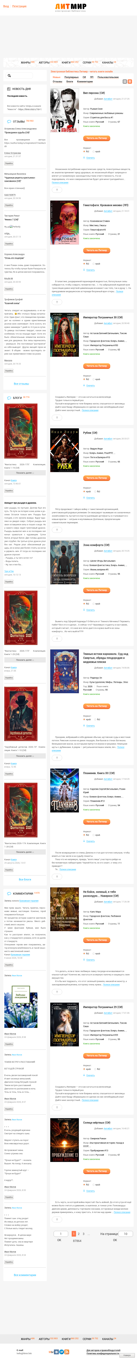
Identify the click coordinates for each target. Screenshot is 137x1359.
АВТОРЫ (44, 62)
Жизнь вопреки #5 (99, 569)
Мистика (94, 225)
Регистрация (19, 6)
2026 (90, 686)
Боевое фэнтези (98, 796)
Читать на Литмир (97, 138)
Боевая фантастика (100, 565)
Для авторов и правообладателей (103, 1350)
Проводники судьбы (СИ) (17, 132)
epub (97, 151)
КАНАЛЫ (107, 62)
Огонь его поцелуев (14, 258)
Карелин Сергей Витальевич (104, 789)
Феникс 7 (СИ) (11, 219)
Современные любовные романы (106, 113)
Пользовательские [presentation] (108, 77)
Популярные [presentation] (71, 77)
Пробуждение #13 (99, 1150)
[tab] (56, 77)
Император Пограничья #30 (104, 345)
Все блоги (25, 879)
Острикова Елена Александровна (20, 129)
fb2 (87, 151)
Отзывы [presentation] (57, 81)
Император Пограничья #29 (104, 1035)
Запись (7, 901)
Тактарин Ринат (12, 216)
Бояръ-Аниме (117, 341)
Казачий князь (12, 303)
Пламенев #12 (97, 801)
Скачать (90, 157)
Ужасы (102, 225)
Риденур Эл (96, 677)
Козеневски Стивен (100, 221)
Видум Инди (96, 448)
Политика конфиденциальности (103, 1353)
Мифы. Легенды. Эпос (117, 682)
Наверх (127, 1355)
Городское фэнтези (100, 341)
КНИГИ (66, 62)
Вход (6, 6)
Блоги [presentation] (69, 81)
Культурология (97, 682)
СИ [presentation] (84, 77)
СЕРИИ (87, 62)
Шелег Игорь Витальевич (102, 561)
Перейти (9, 163)
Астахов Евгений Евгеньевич (104, 333)
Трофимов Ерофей (13, 299)
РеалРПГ (108, 453)
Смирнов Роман (98, 1138)
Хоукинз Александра (14, 254)
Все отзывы (21, 383)
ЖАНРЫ (26, 62)
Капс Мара (95, 911)
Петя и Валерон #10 (100, 457)
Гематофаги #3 (98, 229)
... (126, 341)
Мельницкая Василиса (15, 174)
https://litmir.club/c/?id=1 (30, 109)
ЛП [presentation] (91, 77)
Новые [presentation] (56, 77)
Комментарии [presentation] (85, 81)
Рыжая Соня (96, 109)
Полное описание (60, 182)
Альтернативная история (102, 1143)
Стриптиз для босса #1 (101, 117)
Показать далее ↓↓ (25, 473)
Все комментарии (25, 1275)
